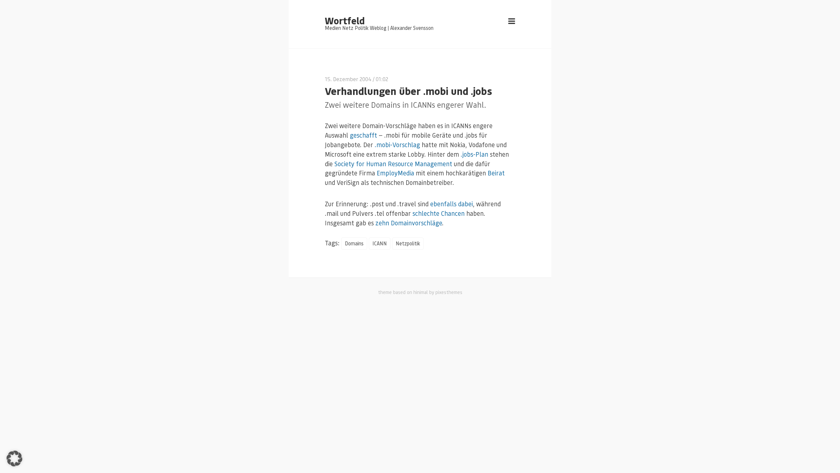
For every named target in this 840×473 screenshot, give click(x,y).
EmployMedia (395, 173)
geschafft (363, 135)
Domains (354, 243)
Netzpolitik (408, 243)
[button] (14, 458)
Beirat (496, 173)
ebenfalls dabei (451, 204)
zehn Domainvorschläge (408, 223)
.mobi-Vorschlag (397, 145)
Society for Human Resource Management (393, 164)
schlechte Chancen (438, 213)
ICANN (379, 243)
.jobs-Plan (474, 154)
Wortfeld (345, 20)
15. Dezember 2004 (348, 79)
